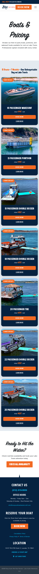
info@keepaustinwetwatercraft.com (19, 505)
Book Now (19, 117)
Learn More (19, 121)
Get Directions (20, 556)
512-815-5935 (12, 2)
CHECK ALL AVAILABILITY (19, 464)
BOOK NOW (23, 7)
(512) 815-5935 (19, 490)
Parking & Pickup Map (19, 552)
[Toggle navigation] (35, 7)
